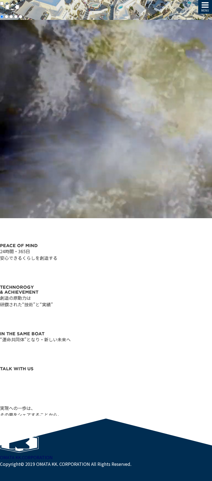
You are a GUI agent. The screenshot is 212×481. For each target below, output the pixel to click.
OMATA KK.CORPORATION (26, 457)
